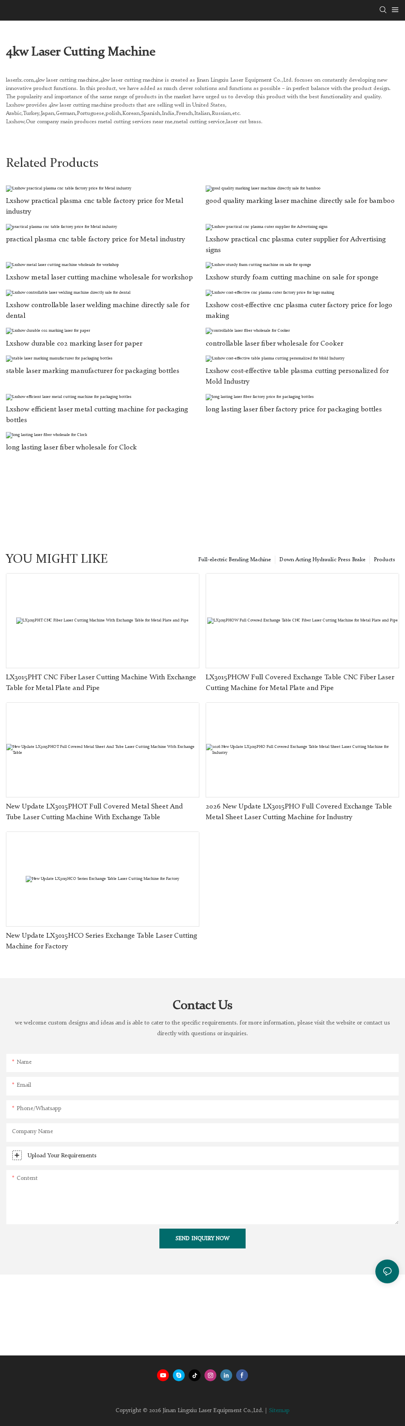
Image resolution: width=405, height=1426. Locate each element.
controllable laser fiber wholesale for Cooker (274, 343)
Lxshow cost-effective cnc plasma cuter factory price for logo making (299, 310)
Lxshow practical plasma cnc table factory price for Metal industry (94, 206)
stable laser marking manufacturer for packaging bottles (92, 371)
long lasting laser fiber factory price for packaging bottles (294, 409)
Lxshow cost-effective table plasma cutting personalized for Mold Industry (297, 376)
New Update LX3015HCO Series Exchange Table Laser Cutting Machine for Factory (101, 941)
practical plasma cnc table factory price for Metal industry (95, 239)
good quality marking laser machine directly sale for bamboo (300, 201)
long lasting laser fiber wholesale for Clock (71, 447)
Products (384, 559)
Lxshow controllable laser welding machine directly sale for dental (97, 310)
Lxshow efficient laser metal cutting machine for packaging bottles (97, 415)
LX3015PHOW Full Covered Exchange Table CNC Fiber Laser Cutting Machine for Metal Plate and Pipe (300, 683)
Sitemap (279, 1411)
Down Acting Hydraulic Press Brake (322, 559)
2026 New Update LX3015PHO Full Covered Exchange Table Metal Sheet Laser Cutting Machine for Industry (299, 812)
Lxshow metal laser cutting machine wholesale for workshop (99, 277)
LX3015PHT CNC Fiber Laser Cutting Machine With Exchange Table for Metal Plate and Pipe (101, 683)
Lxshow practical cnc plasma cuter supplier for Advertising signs (296, 245)
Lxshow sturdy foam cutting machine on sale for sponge (292, 277)
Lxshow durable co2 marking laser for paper (74, 343)
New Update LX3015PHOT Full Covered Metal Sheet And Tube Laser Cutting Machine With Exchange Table (94, 812)
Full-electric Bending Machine (234, 559)
